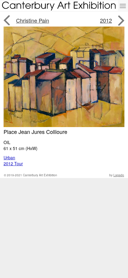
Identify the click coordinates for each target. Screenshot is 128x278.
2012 (106, 20)
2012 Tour (13, 163)
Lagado (118, 175)
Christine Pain (32, 20)
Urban (9, 157)
